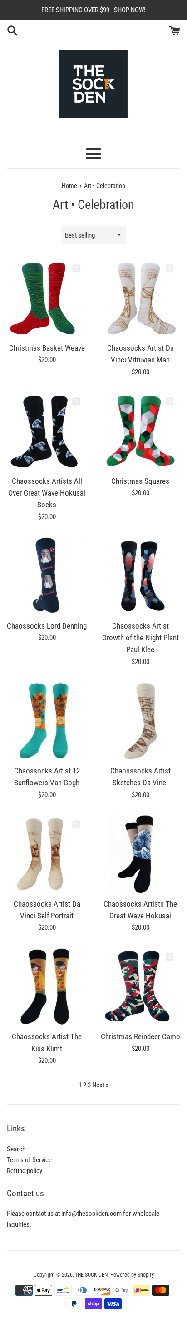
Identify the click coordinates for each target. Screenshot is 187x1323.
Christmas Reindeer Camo (140, 1036)
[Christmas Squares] (140, 431)
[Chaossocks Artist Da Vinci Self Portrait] (47, 854)
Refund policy (24, 1171)
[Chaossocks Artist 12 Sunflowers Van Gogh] (47, 721)
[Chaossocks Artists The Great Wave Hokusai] (140, 854)
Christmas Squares (140, 481)
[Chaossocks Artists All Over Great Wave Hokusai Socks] (47, 431)
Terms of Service (29, 1160)
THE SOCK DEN (91, 1275)
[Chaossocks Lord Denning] (47, 576)
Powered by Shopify (132, 1275)
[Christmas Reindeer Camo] (140, 986)
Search (16, 1149)
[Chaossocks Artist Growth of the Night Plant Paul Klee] (140, 576)
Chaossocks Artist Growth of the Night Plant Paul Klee (140, 638)
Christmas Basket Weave (47, 348)
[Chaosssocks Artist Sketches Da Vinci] (140, 721)
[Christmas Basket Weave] (47, 298)
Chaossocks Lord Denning (47, 626)
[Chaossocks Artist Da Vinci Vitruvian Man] (140, 298)
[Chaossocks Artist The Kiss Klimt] (47, 986)
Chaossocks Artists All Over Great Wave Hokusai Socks (46, 493)
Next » (100, 1085)
